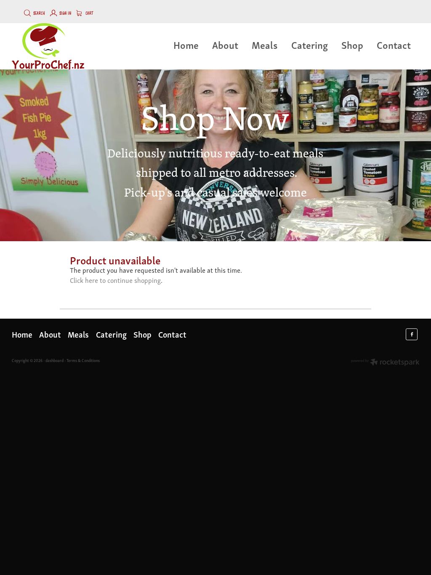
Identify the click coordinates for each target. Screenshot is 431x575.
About (225, 44)
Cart (88, 13)
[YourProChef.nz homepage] (52, 46)
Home (186, 44)
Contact (394, 44)
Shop (352, 44)
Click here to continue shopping (115, 280)
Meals (265, 44)
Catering (309, 44)
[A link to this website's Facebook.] (412, 334)
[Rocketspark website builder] (385, 362)
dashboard (54, 360)
